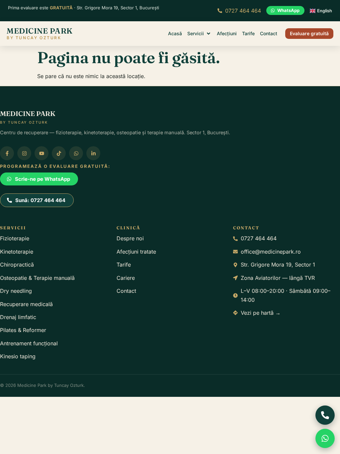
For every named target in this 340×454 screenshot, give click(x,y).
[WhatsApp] (325, 438)
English (324, 10)
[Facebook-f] (7, 153)
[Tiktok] (59, 153)
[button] (199, 33)
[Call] (325, 415)
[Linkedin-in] (93, 153)
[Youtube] (41, 153)
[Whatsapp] (76, 153)
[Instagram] (24, 153)
